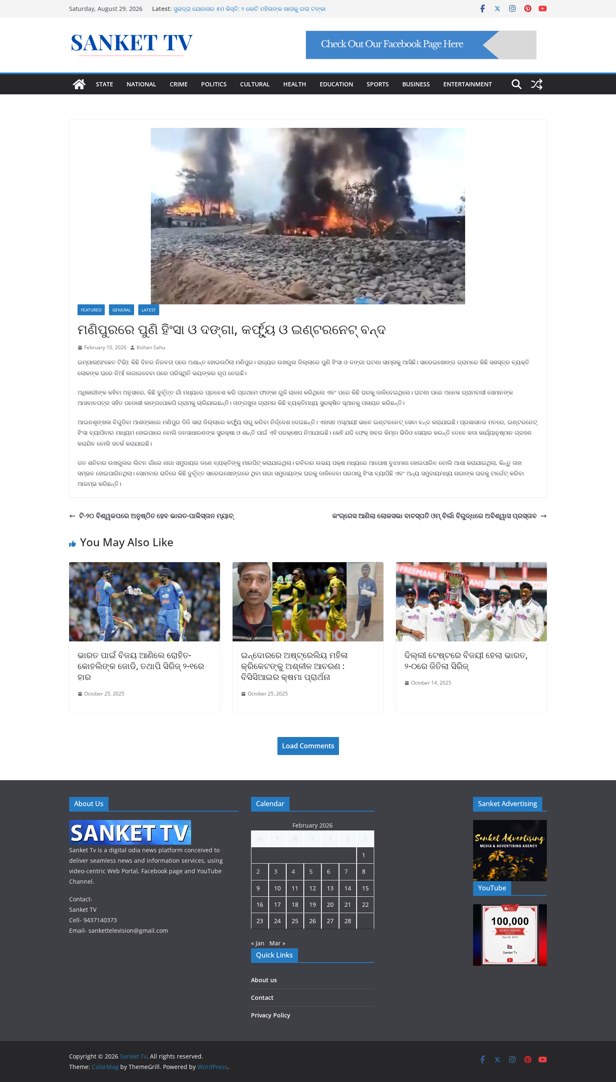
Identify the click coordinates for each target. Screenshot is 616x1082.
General (121, 310)
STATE (104, 84)
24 (277, 921)
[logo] (130, 825)
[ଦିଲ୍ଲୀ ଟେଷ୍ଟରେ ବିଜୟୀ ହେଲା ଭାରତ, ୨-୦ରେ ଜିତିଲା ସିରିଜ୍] (471, 568)
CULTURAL (255, 84)
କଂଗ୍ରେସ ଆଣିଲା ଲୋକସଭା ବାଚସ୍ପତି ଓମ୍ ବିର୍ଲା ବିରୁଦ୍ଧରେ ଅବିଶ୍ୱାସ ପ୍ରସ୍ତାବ (434, 515)
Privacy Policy (270, 1015)
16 (259, 904)
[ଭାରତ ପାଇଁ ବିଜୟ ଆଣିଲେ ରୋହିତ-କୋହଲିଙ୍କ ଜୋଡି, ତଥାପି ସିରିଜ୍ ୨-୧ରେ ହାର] (144, 568)
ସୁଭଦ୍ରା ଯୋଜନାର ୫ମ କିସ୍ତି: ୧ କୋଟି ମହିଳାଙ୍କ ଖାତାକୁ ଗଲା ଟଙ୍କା (249, 9)
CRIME (179, 84)
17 (277, 904)
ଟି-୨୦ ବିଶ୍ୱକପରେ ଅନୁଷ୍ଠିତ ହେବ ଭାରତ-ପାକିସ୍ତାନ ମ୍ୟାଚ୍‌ (156, 515)
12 (312, 888)
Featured (91, 310)
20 (330, 904)
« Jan (257, 943)
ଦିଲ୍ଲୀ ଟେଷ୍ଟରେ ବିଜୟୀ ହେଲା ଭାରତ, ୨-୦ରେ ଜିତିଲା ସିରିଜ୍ (466, 660)
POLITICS (214, 84)
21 (347, 904)
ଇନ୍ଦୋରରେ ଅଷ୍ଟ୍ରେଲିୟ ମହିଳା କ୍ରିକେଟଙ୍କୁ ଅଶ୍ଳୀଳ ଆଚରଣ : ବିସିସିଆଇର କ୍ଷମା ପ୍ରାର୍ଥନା (294, 665)
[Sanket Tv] (79, 84)
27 (330, 921)
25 (295, 921)
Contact (262, 998)
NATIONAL (141, 84)
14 (347, 888)
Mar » (277, 943)
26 (312, 921)
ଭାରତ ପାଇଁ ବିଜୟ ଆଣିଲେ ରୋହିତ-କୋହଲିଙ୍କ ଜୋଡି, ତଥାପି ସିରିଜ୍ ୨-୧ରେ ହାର (141, 665)
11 (295, 888)
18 (295, 904)
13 (330, 888)
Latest (149, 310)
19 (312, 904)
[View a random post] (537, 84)
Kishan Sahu (151, 347)
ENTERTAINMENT (467, 84)
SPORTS (378, 84)
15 (365, 888)
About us (264, 980)
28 (347, 921)
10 (277, 888)
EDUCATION (336, 84)
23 (259, 921)
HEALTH (294, 84)
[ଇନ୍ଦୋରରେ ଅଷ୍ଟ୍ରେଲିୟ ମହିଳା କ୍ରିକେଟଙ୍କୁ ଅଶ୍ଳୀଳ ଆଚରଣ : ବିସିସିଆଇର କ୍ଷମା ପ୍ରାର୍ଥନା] (308, 568)
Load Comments (308, 745)
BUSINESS (416, 84)
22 (365, 904)
